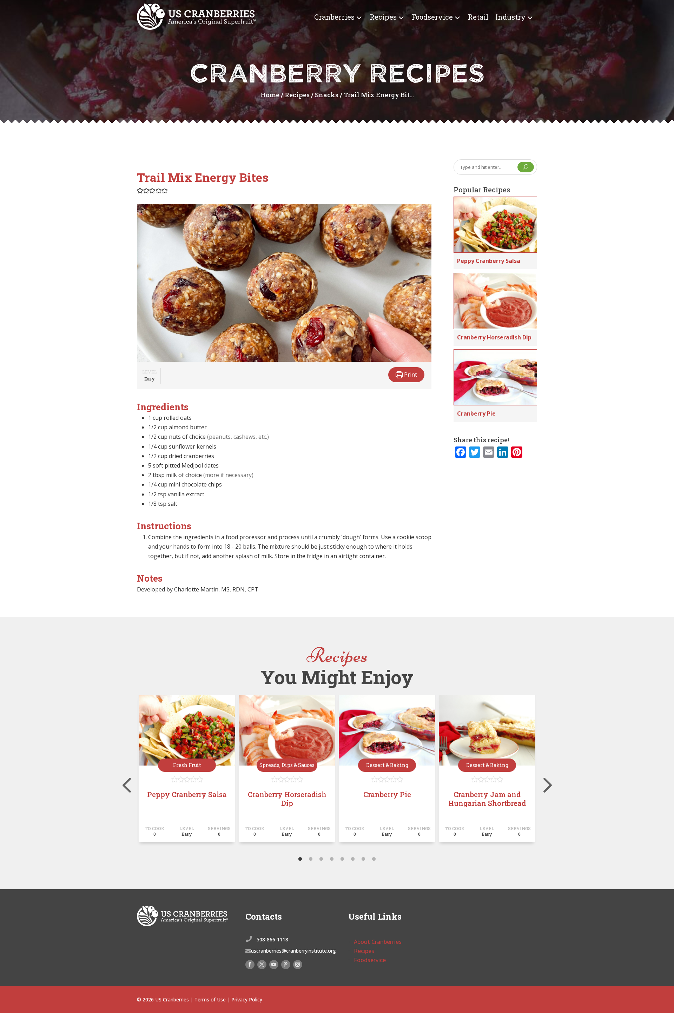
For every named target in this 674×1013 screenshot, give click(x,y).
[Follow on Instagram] (297, 964)
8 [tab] (373, 859)
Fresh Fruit (187, 765)
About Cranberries (378, 942)
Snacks (326, 95)
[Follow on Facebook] (250, 964)
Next (542, 771)
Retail (478, 16)
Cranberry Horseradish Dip (494, 337)
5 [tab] (342, 859)
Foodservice (432, 16)
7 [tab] (363, 859)
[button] (140, 190)
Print (410, 374)
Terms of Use (210, 999)
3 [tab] (321, 859)
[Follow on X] (261, 964)
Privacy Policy (246, 999)
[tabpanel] (187, 772)
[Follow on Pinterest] (285, 964)
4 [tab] (331, 859)
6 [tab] (352, 859)
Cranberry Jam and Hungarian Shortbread (487, 799)
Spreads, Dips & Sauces (287, 765)
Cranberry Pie (476, 413)
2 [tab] (310, 859)
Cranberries (334, 16)
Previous (131, 771)
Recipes (383, 16)
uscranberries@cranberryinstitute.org (293, 950)
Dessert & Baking (387, 765)
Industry (510, 16)
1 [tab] (300, 859)
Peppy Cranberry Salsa (488, 261)
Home (269, 95)
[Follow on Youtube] (273, 964)
